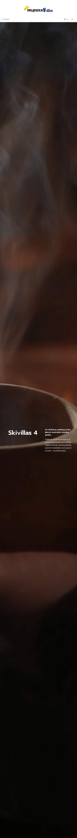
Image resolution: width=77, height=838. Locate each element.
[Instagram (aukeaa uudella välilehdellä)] (67, 19)
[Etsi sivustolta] (72, 19)
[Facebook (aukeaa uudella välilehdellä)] (64, 19)
